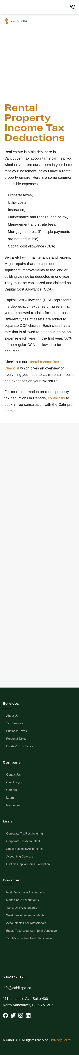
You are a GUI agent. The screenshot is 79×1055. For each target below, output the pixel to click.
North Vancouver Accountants (25, 892)
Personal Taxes (16, 738)
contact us (56, 398)
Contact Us (13, 774)
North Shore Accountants (22, 900)
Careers (11, 789)
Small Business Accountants (24, 848)
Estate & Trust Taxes (19, 746)
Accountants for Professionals (26, 923)
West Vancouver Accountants (25, 915)
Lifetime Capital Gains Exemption (28, 864)
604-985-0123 (14, 977)
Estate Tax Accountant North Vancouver (32, 930)
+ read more (21, 528)
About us (12, 715)
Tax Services (14, 723)
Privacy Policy (61, 1040)
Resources (13, 805)
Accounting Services (19, 856)
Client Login (14, 782)
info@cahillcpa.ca (17, 988)
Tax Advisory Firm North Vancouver (29, 938)
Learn (10, 797)
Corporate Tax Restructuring (24, 833)
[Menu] (72, 7)
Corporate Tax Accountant (23, 841)
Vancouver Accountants (21, 907)
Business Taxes (16, 731)
